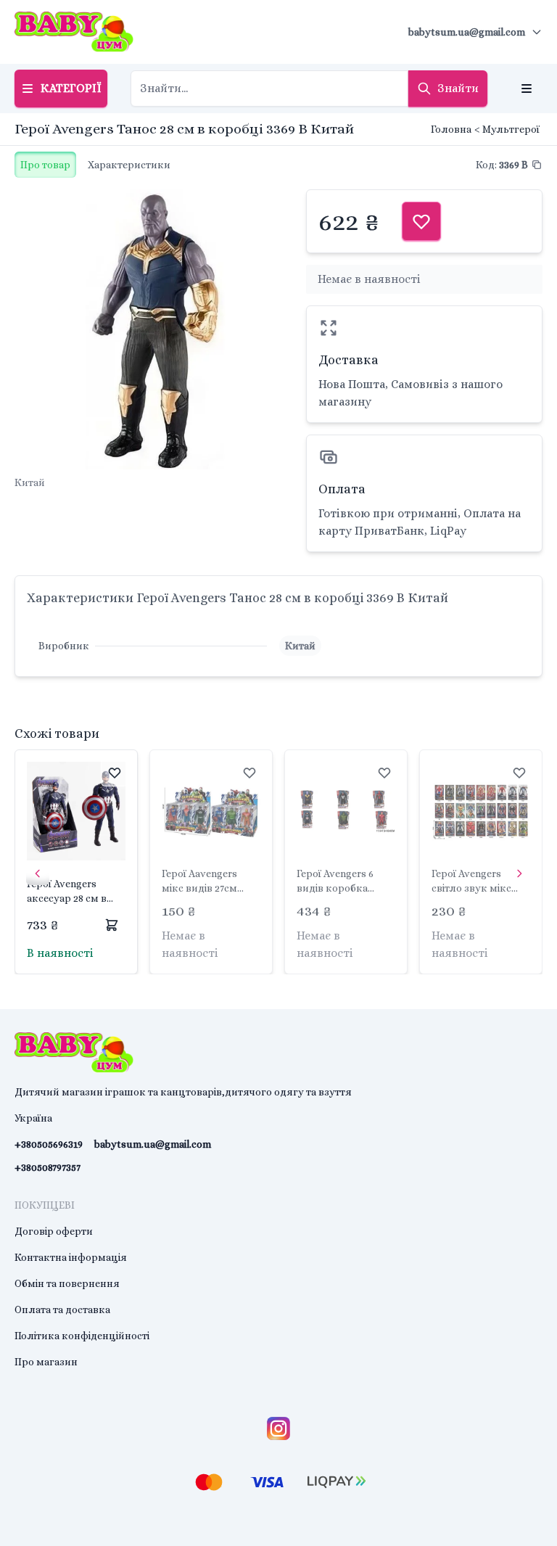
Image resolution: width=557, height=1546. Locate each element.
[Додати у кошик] (111, 925)
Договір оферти (54, 1231)
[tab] (45, 165)
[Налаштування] (526, 88)
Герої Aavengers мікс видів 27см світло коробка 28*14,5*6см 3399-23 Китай (207, 881)
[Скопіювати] (536, 164)
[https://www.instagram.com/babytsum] (278, 1428)
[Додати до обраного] (114, 772)
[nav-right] (519, 873)
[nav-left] (37, 873)
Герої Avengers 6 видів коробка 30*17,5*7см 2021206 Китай (343, 881)
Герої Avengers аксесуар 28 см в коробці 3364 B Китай (67, 891)
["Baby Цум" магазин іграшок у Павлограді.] (74, 32)
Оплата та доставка (62, 1309)
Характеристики (129, 164)
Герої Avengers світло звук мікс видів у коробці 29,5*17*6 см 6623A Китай (474, 881)
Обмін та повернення (67, 1283)
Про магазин (46, 1362)
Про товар (45, 164)
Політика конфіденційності (82, 1335)
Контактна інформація (71, 1257)
